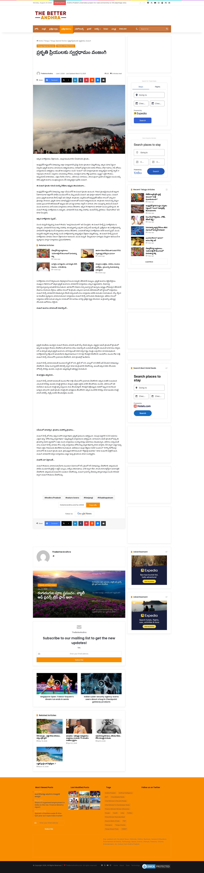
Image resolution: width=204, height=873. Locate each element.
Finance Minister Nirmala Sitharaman (117, 809)
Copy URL (93, 505)
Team (128, 865)
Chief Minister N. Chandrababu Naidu (117, 805)
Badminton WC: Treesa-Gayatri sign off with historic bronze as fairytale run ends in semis (100, 3)
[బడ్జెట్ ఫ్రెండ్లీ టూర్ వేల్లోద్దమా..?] (50, 754)
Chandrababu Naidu (117, 797)
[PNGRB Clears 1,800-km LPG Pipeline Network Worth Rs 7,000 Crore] (95, 807)
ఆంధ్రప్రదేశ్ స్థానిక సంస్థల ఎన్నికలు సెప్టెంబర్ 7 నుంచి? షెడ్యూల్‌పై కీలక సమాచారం (156, 208)
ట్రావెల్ (89, 29)
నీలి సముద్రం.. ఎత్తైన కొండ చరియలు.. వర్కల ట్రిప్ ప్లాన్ (49, 737)
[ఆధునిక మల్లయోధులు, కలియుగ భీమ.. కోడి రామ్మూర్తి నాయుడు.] (109, 726)
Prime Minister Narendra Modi (115, 817)
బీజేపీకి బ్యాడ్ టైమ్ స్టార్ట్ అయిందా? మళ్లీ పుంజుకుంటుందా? (153, 196)
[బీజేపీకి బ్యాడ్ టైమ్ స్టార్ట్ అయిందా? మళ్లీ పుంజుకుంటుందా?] (137, 197)
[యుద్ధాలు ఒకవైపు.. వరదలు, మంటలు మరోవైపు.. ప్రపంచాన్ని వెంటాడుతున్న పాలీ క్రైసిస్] (87, 266)
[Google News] (84, 513)
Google (107, 813)
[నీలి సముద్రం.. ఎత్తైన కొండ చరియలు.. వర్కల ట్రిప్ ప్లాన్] (50, 726)
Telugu (46, 41)
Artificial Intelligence (125, 793)
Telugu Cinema (120, 825)
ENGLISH (122, 29)
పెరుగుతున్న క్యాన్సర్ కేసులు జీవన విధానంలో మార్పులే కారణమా (156, 228)
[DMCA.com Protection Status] (156, 869)
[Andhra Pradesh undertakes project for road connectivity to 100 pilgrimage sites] (84, 794)
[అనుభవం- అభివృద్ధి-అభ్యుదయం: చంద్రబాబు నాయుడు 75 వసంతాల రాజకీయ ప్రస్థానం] (79, 726)
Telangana (108, 825)
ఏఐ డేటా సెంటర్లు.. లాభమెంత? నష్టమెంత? (59, 595)
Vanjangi (89, 497)
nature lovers (73, 497)
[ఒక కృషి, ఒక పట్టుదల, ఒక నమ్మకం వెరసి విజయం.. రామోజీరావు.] (43, 266)
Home (40, 41)
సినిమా (106, 29)
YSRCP (124, 829)
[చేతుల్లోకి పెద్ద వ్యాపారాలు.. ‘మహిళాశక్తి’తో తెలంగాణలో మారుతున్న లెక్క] (43, 253)
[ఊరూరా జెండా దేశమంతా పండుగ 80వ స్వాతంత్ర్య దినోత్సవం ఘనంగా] (87, 253)
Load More (149, 262)
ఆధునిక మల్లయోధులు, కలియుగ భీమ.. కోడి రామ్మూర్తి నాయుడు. (108, 737)
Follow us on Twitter (151, 787)
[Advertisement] (126, 13)
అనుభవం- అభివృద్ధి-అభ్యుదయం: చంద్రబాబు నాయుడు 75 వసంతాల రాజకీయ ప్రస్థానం (77, 738)
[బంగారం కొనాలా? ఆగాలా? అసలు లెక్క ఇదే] (137, 241)
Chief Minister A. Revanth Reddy (115, 801)
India (122, 813)
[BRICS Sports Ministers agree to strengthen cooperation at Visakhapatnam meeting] (73, 794)
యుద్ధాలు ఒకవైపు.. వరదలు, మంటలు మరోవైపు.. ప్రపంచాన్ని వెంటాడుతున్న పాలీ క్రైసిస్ (108, 267)
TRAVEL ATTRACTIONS (65, 46)
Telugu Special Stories (58, 41)
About (122, 865)
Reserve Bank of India (112, 821)
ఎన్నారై (113, 29)
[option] (79, 594)
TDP (124, 821)
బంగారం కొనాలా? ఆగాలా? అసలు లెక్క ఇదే (154, 239)
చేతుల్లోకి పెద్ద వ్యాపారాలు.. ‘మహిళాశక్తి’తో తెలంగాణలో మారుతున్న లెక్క (64, 253)
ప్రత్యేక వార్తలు (53, 29)
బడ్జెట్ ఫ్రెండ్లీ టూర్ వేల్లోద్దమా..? (46, 763)
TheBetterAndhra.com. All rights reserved (81, 865)
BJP (106, 797)
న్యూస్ (44, 29)
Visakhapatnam (106, 497)
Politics (129, 813)
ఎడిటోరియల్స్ (79, 29)
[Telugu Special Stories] (50, 15)
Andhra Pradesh (53, 497)
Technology (135, 865)
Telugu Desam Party (111, 829)
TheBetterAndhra (47, 73)
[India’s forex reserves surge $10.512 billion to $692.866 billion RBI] (73, 807)
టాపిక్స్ (96, 29)
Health (115, 813)
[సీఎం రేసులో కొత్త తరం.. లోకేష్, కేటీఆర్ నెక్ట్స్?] (137, 220)
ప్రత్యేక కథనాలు (66, 29)
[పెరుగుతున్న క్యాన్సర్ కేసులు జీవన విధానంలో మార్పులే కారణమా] (137, 230)
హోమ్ (36, 29)
